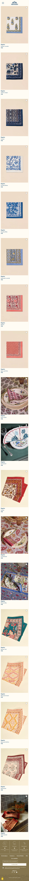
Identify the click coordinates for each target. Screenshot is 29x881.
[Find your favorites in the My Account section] (26, 54)
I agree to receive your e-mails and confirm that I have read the (15, 868)
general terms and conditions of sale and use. (12, 868)
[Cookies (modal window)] (2, 878)
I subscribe (14, 864)
